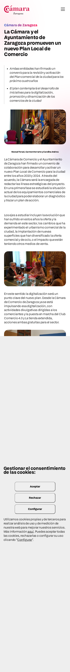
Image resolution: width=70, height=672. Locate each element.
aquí (31, 531)
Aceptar (35, 486)
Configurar (35, 509)
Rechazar (35, 497)
